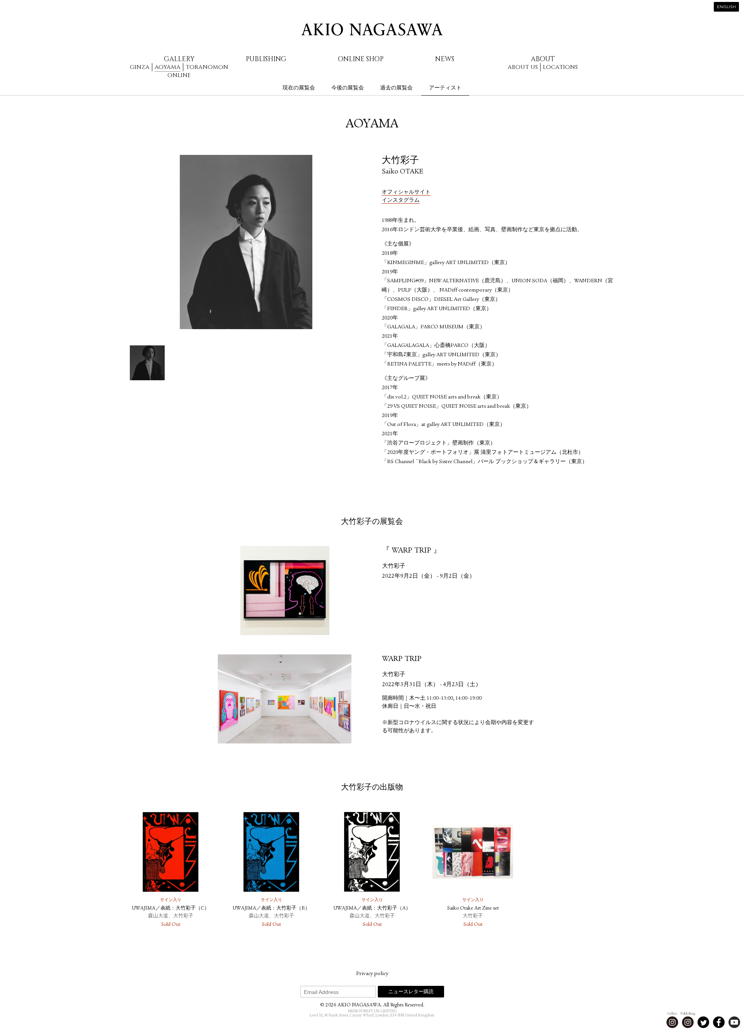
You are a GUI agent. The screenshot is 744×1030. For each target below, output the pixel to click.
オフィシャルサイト (406, 192)
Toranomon (207, 67)
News (444, 59)
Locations (560, 67)
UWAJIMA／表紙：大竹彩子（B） (271, 908)
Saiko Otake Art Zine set (473, 908)
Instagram (672, 1022)
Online (179, 75)
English (726, 7)
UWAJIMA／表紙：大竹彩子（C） (170, 908)
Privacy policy (372, 974)
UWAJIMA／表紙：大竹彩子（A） (372, 908)
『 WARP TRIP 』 (411, 551)
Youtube (734, 1022)
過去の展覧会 (396, 87)
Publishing (266, 59)
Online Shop (361, 59)
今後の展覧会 (347, 87)
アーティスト (445, 87)
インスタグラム (401, 200)
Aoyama (168, 67)
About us (523, 67)
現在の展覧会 (298, 87)
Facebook (719, 1022)
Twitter (703, 1022)
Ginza (140, 67)
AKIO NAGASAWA (372, 29)
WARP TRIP (402, 659)
